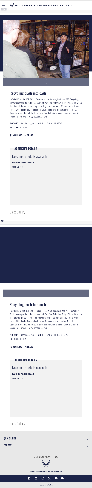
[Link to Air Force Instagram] (42, 478)
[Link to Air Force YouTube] (56, 478)
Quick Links (10, 438)
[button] (4, 5)
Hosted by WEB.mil (46, 485)
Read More (17, 167)
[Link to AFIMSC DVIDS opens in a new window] (63, 478)
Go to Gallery (17, 211)
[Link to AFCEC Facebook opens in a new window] (29, 478)
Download (17, 135)
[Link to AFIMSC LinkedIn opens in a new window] (36, 478)
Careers (8, 445)
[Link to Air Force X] (49, 478)
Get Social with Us (46, 456)
